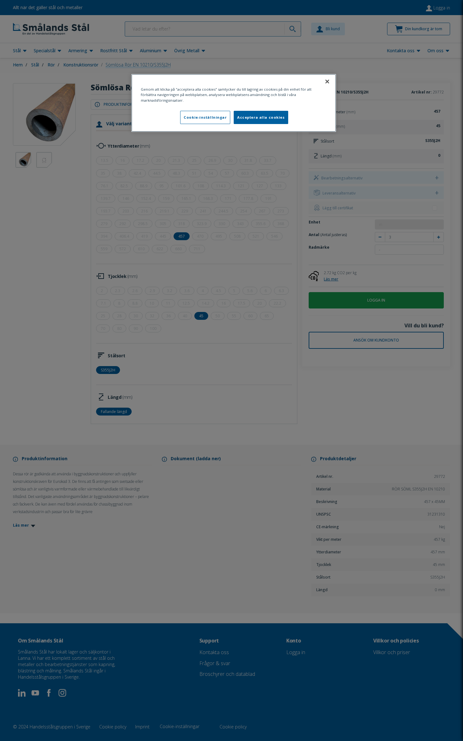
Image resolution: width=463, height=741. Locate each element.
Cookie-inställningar (205, 117)
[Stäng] (327, 81)
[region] (233, 103)
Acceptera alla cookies (261, 117)
